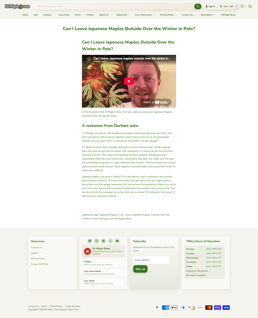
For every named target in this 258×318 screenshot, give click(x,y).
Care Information (144, 14)
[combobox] (114, 6)
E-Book (90, 14)
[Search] (197, 6)
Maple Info (122, 14)
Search (34, 253)
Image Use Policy (39, 264)
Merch (78, 14)
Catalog (47, 14)
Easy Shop (64, 14)
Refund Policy (167, 14)
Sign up (140, 269)
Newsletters (207, 14)
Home (25, 14)
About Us (104, 14)
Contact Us (188, 14)
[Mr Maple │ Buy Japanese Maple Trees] (19, 6)
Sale (36, 14)
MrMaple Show (228, 14)
